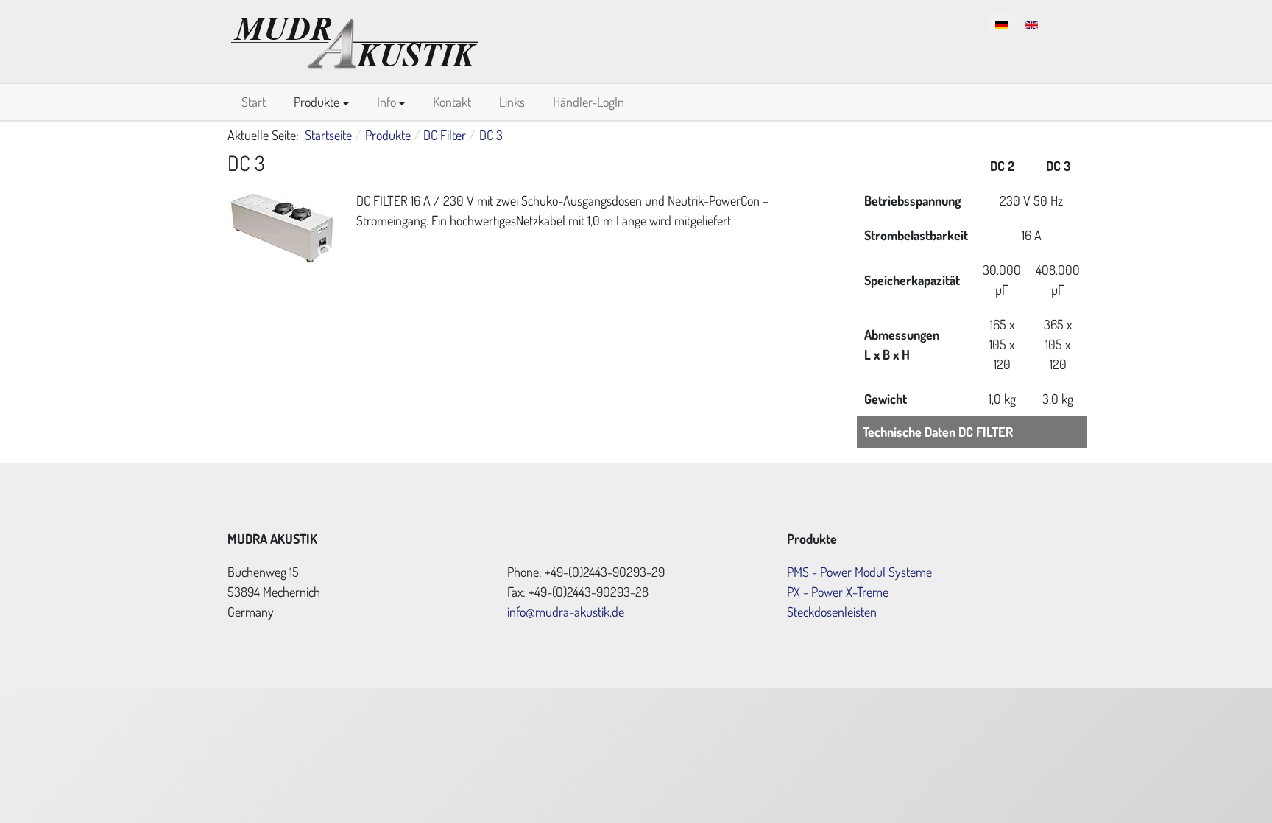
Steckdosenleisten (832, 611)
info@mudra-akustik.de (565, 611)
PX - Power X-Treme (837, 592)
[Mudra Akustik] (354, 39)
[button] (321, 102)
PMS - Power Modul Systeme (859, 572)
